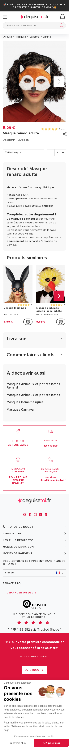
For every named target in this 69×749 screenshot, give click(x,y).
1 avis (62, 129)
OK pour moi (51, 742)
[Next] (59, 81)
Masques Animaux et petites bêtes (33, 395)
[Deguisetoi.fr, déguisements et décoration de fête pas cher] (34, 17)
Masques (21, 37)
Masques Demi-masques (25, 402)
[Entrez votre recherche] (61, 26)
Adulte (46, 37)
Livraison (23, 140)
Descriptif (9, 140)
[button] (34, 572)
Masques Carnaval (20, 409)
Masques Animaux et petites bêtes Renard (33, 386)
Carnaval (34, 37)
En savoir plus (17, 742)
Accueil (7, 37)
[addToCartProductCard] (27, 322)
